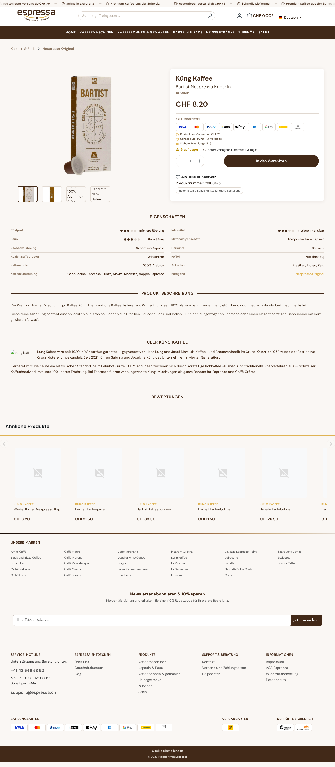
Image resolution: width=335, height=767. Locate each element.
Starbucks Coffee (290, 552)
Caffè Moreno (73, 557)
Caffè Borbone (20, 569)
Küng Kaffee (179, 557)
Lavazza (176, 575)
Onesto (230, 575)
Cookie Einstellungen (167, 751)
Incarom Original (182, 552)
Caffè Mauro (72, 552)
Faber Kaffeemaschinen (133, 569)
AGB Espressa (277, 668)
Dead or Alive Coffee (131, 557)
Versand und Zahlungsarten (224, 668)
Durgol (122, 563)
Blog (78, 674)
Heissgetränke (149, 680)
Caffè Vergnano (128, 552)
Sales (142, 692)
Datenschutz (276, 680)
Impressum (275, 662)
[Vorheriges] (14, 125)
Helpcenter (211, 674)
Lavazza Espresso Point (241, 552)
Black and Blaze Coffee (26, 557)
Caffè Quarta (72, 569)
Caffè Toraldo (73, 575)
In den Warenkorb (271, 161)
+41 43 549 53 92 (27, 670)
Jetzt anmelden (306, 620)
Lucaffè (229, 563)
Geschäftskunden (89, 668)
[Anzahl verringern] (180, 161)
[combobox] (142, 16)
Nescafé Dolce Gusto (239, 569)
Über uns (82, 662)
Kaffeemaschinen (152, 662)
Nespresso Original (310, 274)
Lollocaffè (231, 557)
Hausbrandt (126, 575)
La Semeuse (179, 569)
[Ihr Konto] (239, 15)
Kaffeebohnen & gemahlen (159, 674)
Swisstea (284, 557)
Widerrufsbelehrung (282, 674)
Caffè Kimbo (19, 575)
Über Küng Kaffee (167, 342)
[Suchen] (209, 16)
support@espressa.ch (33, 692)
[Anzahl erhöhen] (199, 161)
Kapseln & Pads (150, 668)
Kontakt (208, 662)
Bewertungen (167, 397)
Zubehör (145, 686)
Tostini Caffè (286, 563)
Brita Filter (18, 563)
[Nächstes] (161, 125)
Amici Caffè (18, 552)
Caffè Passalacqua (76, 563)
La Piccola (178, 563)
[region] (88, 135)
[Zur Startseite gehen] (36, 15)
